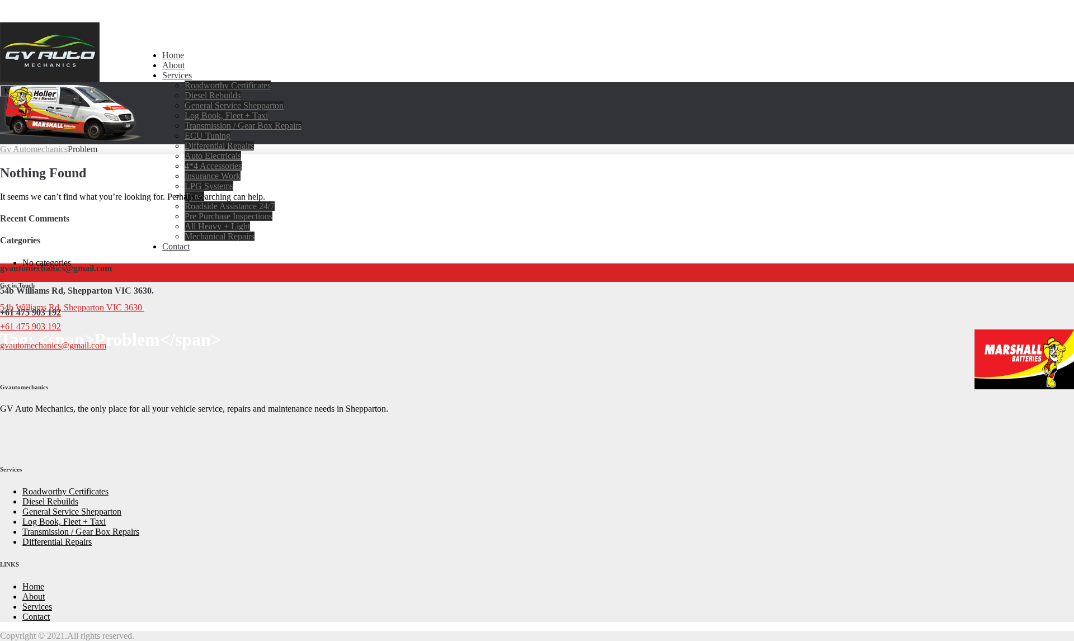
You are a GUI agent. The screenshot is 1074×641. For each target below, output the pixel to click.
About (173, 65)
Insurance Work (213, 176)
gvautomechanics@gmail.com (53, 345)
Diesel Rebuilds (213, 95)
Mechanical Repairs (220, 236)
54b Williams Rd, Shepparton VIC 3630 (72, 307)
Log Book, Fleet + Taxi (226, 115)
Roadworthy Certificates (228, 85)
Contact (176, 246)
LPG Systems (209, 186)
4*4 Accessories (213, 166)
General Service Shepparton (234, 105)
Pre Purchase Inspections (228, 216)
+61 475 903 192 (30, 326)
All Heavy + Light (217, 226)
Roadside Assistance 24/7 (230, 206)
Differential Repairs (219, 145)
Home (173, 55)
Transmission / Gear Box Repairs (243, 125)
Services (177, 75)
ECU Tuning (207, 135)
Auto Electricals (213, 156)
